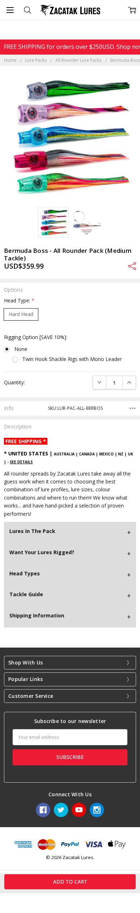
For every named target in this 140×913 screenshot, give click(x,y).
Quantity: (14, 382)
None (20, 349)
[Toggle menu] (10, 10)
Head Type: (19, 300)
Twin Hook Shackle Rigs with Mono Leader (72, 359)
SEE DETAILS (21, 461)
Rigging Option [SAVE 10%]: (35, 337)
